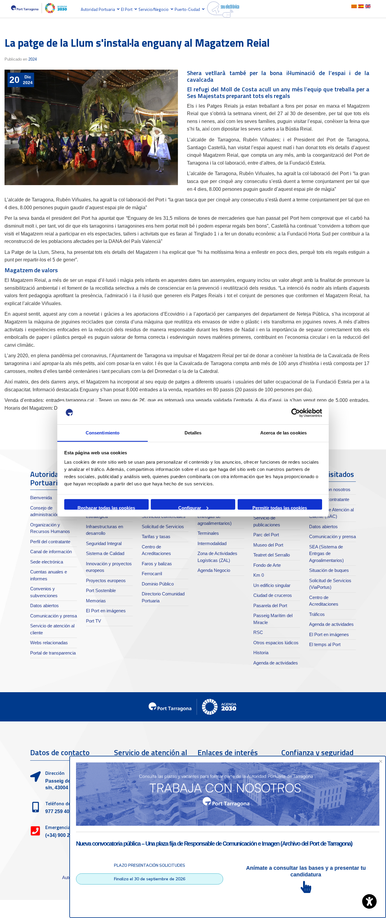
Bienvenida (41, 497)
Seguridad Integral (104, 543)
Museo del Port (268, 544)
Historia (260, 652)
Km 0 (258, 575)
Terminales (208, 533)
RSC (258, 632)
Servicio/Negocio (153, 9)
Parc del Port (266, 534)
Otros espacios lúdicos (276, 642)
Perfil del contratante (50, 541)
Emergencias (59, 827)
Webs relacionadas (49, 642)
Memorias (96, 600)
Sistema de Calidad (105, 553)
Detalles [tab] (193, 432)
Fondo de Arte (267, 565)
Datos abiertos (44, 605)
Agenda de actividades (275, 662)
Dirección (55, 773)
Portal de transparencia (53, 652)
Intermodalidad (212, 543)
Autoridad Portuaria (98, 9)
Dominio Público (158, 583)
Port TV (93, 620)
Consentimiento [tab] (102, 432)
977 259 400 (58, 811)
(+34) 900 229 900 (64, 835)
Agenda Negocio (214, 570)
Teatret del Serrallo (271, 554)
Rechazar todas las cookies (106, 507)
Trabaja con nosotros (329, 489)
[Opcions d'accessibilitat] (369, 901)
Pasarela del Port (270, 605)
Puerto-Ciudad (187, 9)
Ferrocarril (152, 573)
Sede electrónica (46, 561)
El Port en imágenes (106, 610)
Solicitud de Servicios (163, 526)
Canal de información (51, 551)
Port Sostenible (101, 590)
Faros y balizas (157, 563)
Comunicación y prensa (53, 615)
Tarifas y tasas (156, 536)
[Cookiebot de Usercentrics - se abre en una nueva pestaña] (295, 413)
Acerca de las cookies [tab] (283, 432)
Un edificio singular (271, 585)
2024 (32, 59)
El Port (126, 9)
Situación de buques (329, 570)
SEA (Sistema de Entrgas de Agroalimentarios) (326, 553)
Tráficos (317, 614)
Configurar (189, 507)
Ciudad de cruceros (272, 595)
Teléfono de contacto (68, 803)
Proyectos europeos (106, 580)
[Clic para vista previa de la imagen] (91, 127)
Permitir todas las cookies (279, 507)
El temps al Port (324, 644)
